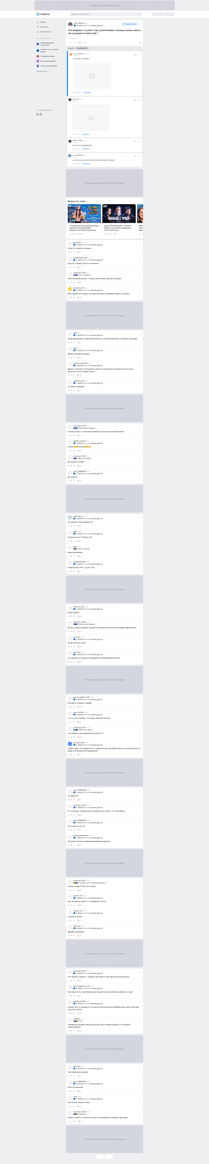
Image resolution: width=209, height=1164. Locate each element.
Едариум (82, 1114)
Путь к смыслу (84, 275)
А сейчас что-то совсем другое (89, 26)
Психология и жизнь (86, 428)
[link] (84, 220)
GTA (80, 1021)
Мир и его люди (84, 458)
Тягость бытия (83, 549)
